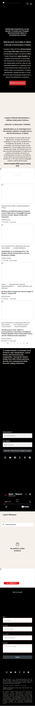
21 (23, 343)
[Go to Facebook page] (15, 458)
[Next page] (27, 343)
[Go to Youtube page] (10, 458)
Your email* (5, 634)
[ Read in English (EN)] (11, 163)
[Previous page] (7, 343)
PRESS (17, 685)
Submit (17, 657)
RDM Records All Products (17, 83)
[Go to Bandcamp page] (30, 458)
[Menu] (31, 4)
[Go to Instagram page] (5, 458)
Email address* (7, 432)
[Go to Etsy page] (20, 458)
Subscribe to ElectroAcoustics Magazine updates (17, 450)
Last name (5, 625)
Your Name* (6, 441)
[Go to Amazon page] (25, 458)
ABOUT (12, 685)
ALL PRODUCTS (11, 583)
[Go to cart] (27, 4)
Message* (5, 643)
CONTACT (23, 685)
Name (4, 617)
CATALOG (5, 685)
